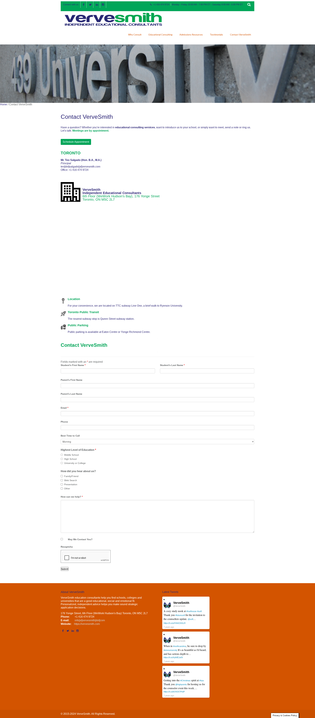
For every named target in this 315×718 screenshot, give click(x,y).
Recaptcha (67, 546)
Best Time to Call (70, 435)
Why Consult (135, 34)
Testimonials (216, 34)
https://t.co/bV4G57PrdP (174, 692)
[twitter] (90, 4)
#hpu (201, 680)
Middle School (71, 455)
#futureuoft (180, 615)
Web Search (70, 480)
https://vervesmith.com (87, 624)
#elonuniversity (170, 650)
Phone (64, 421)
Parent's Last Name (71, 394)
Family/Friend (71, 476)
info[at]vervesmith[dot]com (89, 620)
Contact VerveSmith (240, 34)
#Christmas (185, 680)
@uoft (190, 619)
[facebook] (84, 4)
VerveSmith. (84, 713)
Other (67, 488)
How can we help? (72, 496)
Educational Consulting (160, 34)
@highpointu (181, 684)
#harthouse (191, 611)
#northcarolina (179, 646)
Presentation (70, 484)
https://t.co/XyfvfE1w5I (173, 657)
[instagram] (103, 4)
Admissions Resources (191, 34)
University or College (75, 463)
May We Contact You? (80, 539)
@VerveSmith (179, 606)
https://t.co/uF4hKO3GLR (175, 623)
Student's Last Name (172, 365)
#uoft (199, 611)
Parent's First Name (71, 380)
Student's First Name (73, 365)
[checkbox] (62, 476)
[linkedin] (97, 4)
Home (3, 104)
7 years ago (169, 627)
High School (70, 459)
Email (64, 407)
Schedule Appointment (76, 141)
